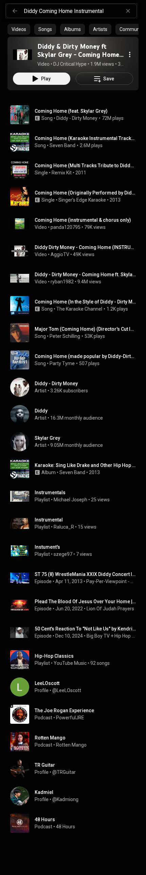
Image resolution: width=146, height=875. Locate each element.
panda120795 (65, 227)
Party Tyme (62, 363)
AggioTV (60, 254)
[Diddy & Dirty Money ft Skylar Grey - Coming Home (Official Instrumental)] (22, 54)
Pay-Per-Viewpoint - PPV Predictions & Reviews (111, 581)
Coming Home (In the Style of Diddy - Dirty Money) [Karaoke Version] (85, 301)
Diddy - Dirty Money (76, 118)
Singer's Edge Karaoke (82, 200)
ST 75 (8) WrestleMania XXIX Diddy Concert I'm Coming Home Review (85, 574)
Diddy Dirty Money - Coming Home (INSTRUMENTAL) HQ (85, 247)
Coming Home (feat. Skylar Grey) (71, 111)
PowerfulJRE (70, 717)
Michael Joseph (70, 499)
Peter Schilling (65, 336)
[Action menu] (130, 54)
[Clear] (128, 10)
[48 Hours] (75, 823)
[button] (22, 54)
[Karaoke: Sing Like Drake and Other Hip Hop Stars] (75, 469)
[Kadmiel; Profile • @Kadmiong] (75, 796)
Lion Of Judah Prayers (110, 608)
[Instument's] (75, 550)
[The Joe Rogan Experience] (75, 714)
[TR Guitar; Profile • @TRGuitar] (75, 768)
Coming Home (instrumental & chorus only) (83, 220)
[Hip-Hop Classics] (75, 659)
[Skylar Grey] (75, 441)
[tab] (18, 29)
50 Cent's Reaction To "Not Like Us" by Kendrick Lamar (85, 628)
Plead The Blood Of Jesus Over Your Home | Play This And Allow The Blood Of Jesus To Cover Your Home (85, 601)
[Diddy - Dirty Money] (75, 387)
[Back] (15, 10)
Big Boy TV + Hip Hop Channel (111, 636)
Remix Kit (62, 172)
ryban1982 (62, 281)
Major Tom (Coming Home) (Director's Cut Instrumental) (85, 329)
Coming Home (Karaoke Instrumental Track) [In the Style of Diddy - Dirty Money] (85, 138)
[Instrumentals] (75, 496)
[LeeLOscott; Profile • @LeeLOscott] (75, 687)
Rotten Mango (71, 745)
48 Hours (65, 826)
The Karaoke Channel (79, 309)
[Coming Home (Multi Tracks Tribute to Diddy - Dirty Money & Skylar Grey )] (75, 169)
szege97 (63, 554)
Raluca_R (64, 527)
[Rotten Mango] (75, 741)
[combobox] (80, 11)
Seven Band (62, 145)
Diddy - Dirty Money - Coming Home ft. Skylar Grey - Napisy (85, 274)
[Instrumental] (75, 523)
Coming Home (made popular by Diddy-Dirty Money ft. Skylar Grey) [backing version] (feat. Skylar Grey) (85, 356)
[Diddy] (75, 414)
